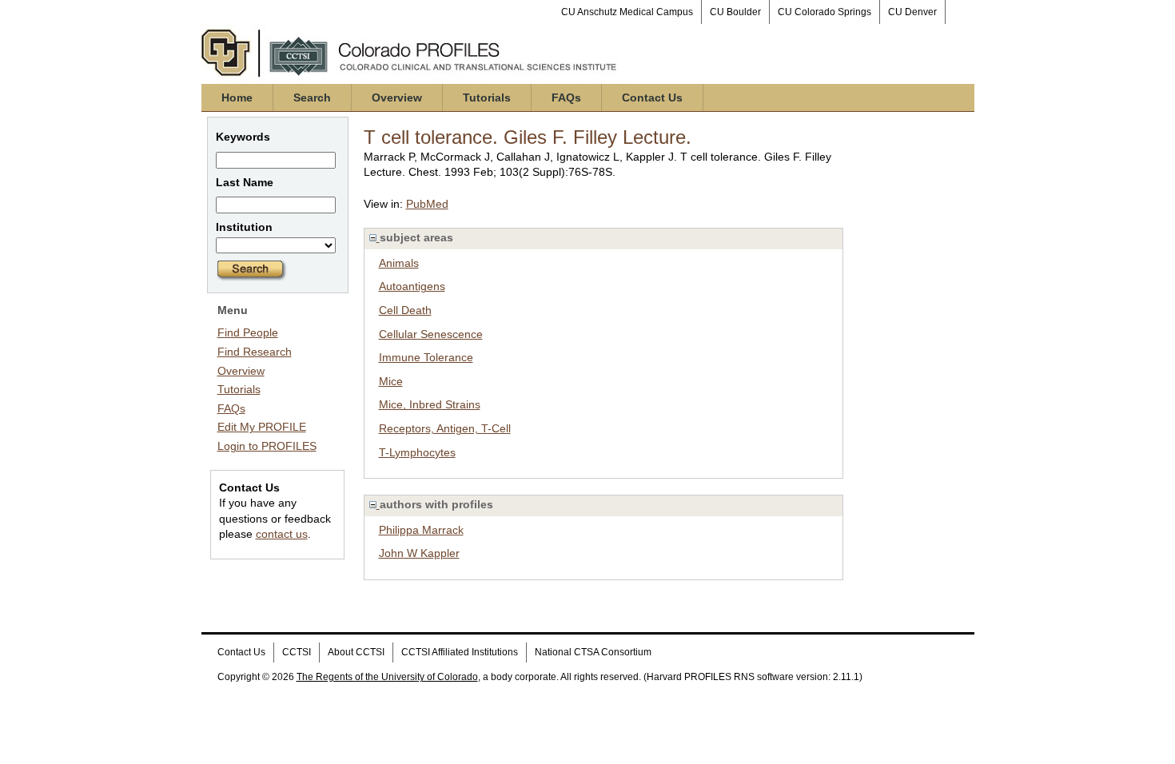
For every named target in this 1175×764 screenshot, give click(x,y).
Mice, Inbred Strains (429, 404)
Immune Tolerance (426, 357)
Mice (391, 381)
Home (237, 97)
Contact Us (652, 97)
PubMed (427, 203)
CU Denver (912, 12)
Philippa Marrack (421, 529)
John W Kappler (419, 553)
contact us (282, 533)
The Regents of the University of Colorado (387, 676)
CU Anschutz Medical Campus (627, 12)
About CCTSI (356, 652)
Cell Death (405, 310)
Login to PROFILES (267, 446)
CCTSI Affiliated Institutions (459, 652)
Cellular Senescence (431, 334)
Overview (397, 97)
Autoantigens (412, 286)
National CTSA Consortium (593, 652)
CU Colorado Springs (824, 12)
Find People (247, 332)
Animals (399, 263)
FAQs (566, 97)
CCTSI (296, 652)
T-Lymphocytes (417, 452)
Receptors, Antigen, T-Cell (445, 428)
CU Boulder (735, 12)
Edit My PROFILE (261, 426)
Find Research (254, 351)
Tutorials (487, 97)
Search (312, 97)
